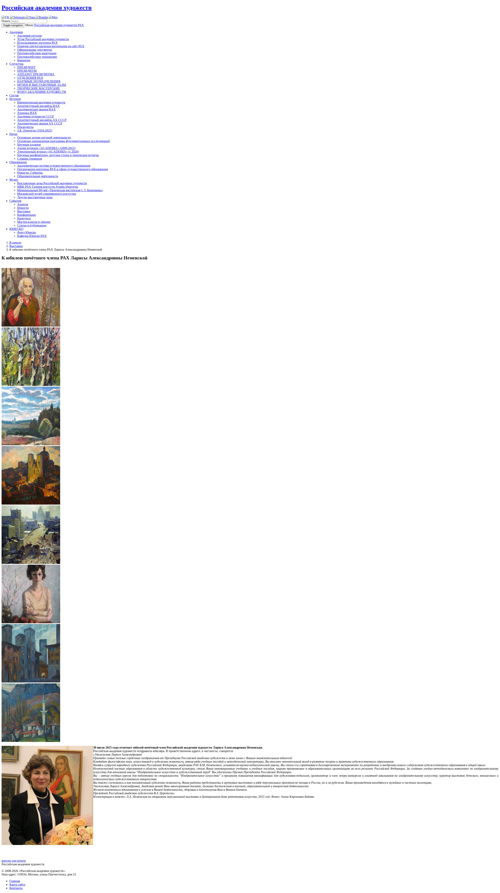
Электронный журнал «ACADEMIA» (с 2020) (48, 151)
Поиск (6, 21)
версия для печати (14, 860)
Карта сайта (17, 884)
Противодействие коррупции (36, 53)
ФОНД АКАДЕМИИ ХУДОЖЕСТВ (41, 91)
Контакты (15, 888)
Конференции (26, 214)
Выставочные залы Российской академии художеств (52, 183)
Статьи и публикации (31, 225)
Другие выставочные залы (35, 197)
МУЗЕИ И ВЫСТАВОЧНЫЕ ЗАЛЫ (41, 84)
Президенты (25, 127)
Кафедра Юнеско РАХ (32, 236)
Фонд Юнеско (26, 232)
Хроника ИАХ (27, 113)
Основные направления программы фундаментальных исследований (63, 141)
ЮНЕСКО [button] (16, 229)
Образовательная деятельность (37, 176)
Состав (14, 95)
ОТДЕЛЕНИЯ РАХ (30, 77)
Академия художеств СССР (35, 116)
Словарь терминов (29, 158)
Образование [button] (18, 162)
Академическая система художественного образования (53, 165)
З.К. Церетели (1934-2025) (34, 130)
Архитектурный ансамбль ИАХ (38, 106)
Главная (14, 881)
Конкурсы (24, 218)
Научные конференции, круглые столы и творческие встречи (58, 155)
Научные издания (29, 144)
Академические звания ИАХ (36, 109)
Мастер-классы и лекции (33, 221)
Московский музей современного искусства (46, 193)
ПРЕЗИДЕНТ (26, 67)
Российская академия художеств (47, 7)
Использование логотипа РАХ (37, 42)
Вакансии (23, 60)
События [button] (15, 200)
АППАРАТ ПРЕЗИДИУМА (35, 74)
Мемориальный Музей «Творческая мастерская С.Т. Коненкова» (60, 190)
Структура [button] (16, 63)
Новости (23, 207)
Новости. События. (30, 172)
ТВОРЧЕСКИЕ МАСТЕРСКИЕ (38, 88)
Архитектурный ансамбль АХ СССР (41, 120)
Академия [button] (16, 32)
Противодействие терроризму (37, 56)
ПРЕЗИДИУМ (27, 70)
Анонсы (22, 204)
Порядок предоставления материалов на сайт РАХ (50, 46)
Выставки (23, 211)
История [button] (15, 99)
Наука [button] (13, 134)
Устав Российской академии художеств (43, 39)
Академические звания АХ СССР (39, 123)
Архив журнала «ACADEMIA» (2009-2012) (46, 148)
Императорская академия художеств (41, 102)
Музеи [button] (13, 179)
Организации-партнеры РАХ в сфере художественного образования (62, 169)
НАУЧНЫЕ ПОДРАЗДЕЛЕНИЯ (38, 81)
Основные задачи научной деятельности (44, 137)
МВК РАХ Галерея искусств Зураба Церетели (47, 186)
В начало (15, 242)
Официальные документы (34, 49)
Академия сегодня (29, 35)
